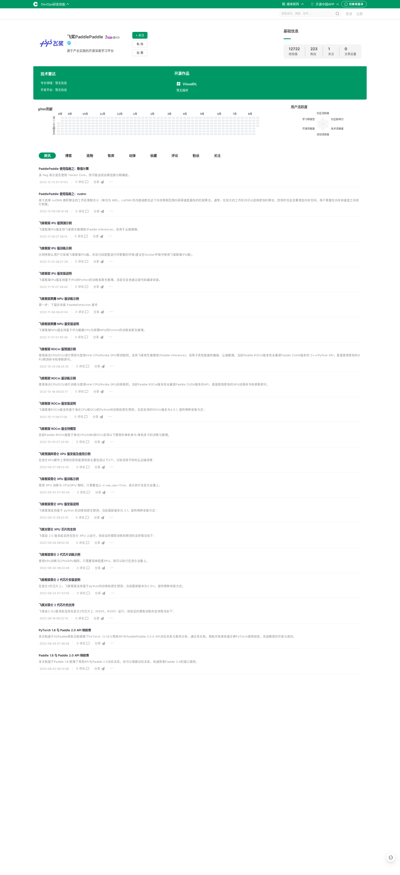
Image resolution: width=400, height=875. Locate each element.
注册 (359, 14)
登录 (349, 14)
